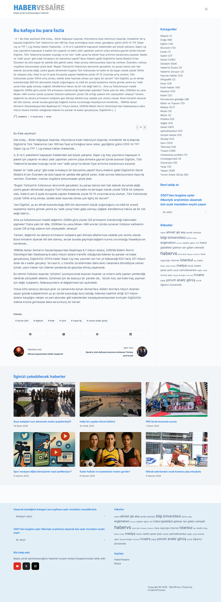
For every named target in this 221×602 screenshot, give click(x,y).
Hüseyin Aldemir (193, 254)
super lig (76, 320)
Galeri (163, 55)
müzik (190, 266)
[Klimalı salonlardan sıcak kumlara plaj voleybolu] (176, 449)
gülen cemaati (195, 247)
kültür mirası (171, 266)
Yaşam (164, 170)
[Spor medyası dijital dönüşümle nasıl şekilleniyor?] (44, 449)
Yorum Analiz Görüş (171, 174)
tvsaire (199, 275)
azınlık (189, 232)
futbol (203, 242)
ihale (51, 320)
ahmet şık (173, 232)
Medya (164, 107)
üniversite (176, 284)
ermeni (179, 243)
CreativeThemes (156, 590)
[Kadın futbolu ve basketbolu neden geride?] (110, 449)
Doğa (163, 39)
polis (169, 270)
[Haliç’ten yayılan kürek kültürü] (110, 399)
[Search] (206, 9)
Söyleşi (164, 138)
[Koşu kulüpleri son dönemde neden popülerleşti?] (44, 399)
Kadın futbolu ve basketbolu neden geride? (105, 471)
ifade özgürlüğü (161, 528)
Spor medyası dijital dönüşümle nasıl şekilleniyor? (43, 471)
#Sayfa (164, 35)
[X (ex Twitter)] (26, 566)
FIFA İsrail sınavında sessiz (161, 421)
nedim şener (149, 533)
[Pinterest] (97, 334)
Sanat (163, 127)
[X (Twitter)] (63, 334)
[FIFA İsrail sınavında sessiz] (176, 399)
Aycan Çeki (21, 320)
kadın (200, 260)
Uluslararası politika (171, 154)
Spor (48, 117)
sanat (176, 270)
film (197, 243)
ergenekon (168, 242)
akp (183, 232)
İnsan (163, 83)
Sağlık (163, 123)
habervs (168, 253)
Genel (163, 59)
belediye (197, 232)
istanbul (186, 260)
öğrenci (164, 284)
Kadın (163, 95)
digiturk (38, 320)
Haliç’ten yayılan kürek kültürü (97, 421)
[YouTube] (17, 566)
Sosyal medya (168, 134)
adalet (163, 233)
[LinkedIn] (130, 334)
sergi (205, 270)
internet (175, 260)
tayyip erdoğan (179, 275)
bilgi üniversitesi (173, 237)
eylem (186, 242)
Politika (164, 119)
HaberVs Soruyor (170, 71)
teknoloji (190, 275)
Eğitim (164, 43)
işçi (195, 261)
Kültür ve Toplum (170, 103)
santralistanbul (168, 130)
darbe (189, 238)
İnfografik (165, 79)
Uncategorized (168, 158)
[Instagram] (35, 566)
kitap (162, 266)
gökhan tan (179, 247)
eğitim (192, 243)
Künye (117, 563)
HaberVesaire (121, 559)
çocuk (198, 280)
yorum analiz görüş (97, 320)
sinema (163, 275)
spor (63, 320)
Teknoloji (165, 146)
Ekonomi (165, 47)
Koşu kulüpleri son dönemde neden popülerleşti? (42, 421)
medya (181, 265)
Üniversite (166, 162)
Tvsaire (164, 150)
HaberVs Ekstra (169, 67)
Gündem (165, 63)
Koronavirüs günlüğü (172, 99)
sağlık (199, 270)
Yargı (163, 166)
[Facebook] (30, 334)
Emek (163, 51)
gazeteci (166, 247)
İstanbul (164, 91)
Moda (163, 111)
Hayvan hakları (168, 75)
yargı (162, 280)
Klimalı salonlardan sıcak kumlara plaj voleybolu (173, 471)
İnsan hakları (167, 87)
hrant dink (182, 254)
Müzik (163, 115)
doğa (194, 238)
